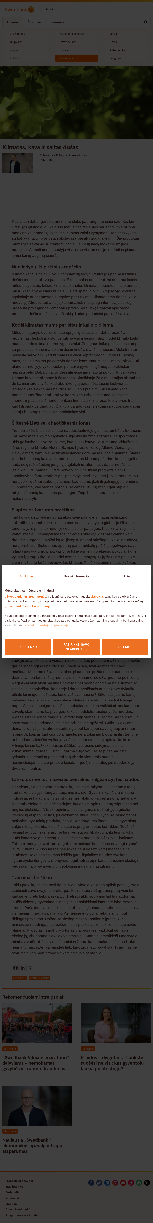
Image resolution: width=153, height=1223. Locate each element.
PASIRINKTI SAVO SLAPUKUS (76, 647)
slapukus (97, 596)
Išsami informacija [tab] (76, 576)
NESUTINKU (28, 647)
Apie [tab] (126, 576)
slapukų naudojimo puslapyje (47, 625)
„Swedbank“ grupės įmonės (25, 596)
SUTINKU (125, 647)
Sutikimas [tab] (26, 576)
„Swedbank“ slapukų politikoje (28, 606)
